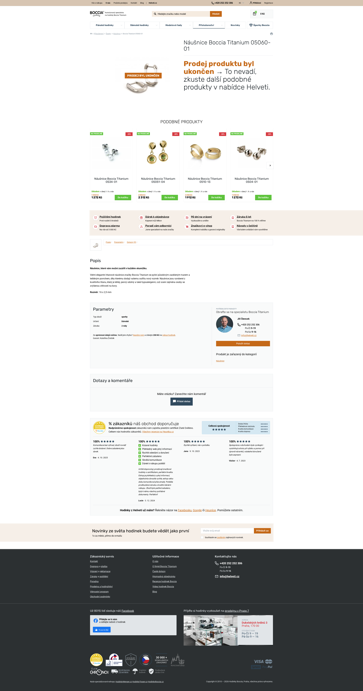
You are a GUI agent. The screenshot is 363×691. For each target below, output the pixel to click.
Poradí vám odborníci (158, 225)
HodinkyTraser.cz (139, 682)
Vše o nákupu (96, 3)
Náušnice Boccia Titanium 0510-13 (205, 180)
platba (104, 566)
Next (270, 165)
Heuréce (210, 510)
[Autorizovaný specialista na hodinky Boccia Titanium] (97, 14)
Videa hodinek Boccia (163, 586)
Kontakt (134, 3)
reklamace (105, 571)
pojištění (104, 576)
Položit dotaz (243, 343)
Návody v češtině (247, 225)
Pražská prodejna (120, 3)
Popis (109, 242)
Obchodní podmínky (100, 596)
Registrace (268, 3)
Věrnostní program (99, 591)
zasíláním (221, 537)
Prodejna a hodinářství (101, 586)
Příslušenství (99, 34)
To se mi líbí (103, 630)
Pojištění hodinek (110, 216)
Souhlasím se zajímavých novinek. (224, 537)
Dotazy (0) (132, 242)
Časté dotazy (158, 571)
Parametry (119, 242)
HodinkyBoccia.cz (156, 682)
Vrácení (94, 571)
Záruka (93, 576)
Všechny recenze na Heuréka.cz (158, 431)
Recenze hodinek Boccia (164, 581)
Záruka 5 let (244, 216)
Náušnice (117, 34)
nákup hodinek (168, 335)
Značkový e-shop (201, 225)
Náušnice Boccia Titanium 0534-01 (111, 180)
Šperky (108, 34)
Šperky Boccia (261, 25)
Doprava (94, 566)
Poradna (94, 581)
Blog (142, 3)
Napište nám (138, 335)
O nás (155, 561)
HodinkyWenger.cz (124, 682)
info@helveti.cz (249, 335)
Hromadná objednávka (163, 576)
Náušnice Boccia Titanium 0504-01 (252, 180)
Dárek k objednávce (157, 216)
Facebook (128, 610)
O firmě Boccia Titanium (164, 566)
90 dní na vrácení (201, 216)
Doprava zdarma (110, 225)
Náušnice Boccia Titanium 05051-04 (158, 180)
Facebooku (185, 510)
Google (197, 510)
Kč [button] (240, 3)
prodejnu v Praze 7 (237, 610)
